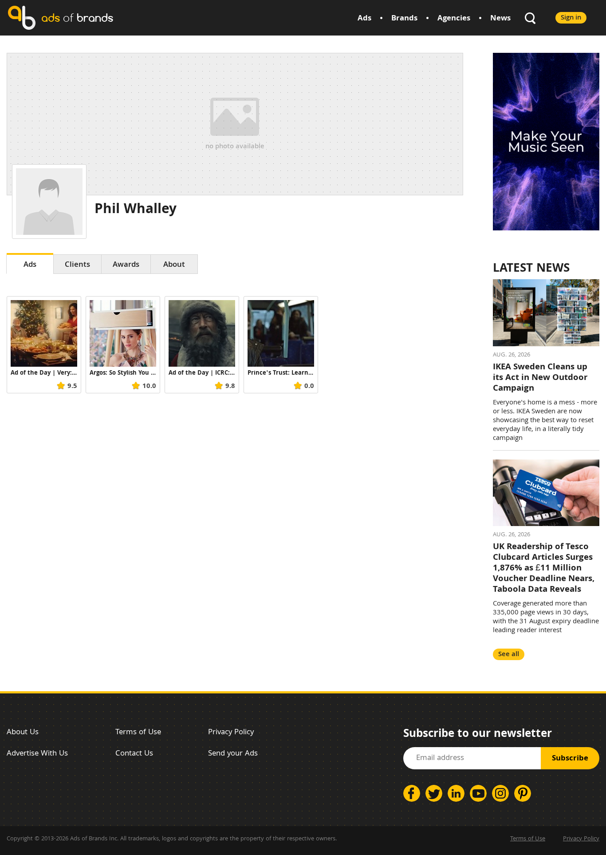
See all (508, 654)
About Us (23, 732)
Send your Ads (233, 754)
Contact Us (134, 754)
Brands (404, 18)
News (500, 18)
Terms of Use (138, 732)
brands (77, 17)
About (174, 265)
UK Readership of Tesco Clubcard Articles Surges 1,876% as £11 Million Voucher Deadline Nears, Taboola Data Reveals (543, 568)
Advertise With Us (37, 754)
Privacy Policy (231, 732)
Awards (126, 265)
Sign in (571, 18)
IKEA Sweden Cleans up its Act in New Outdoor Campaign (540, 378)
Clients (77, 265)
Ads (364, 18)
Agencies (453, 18)
